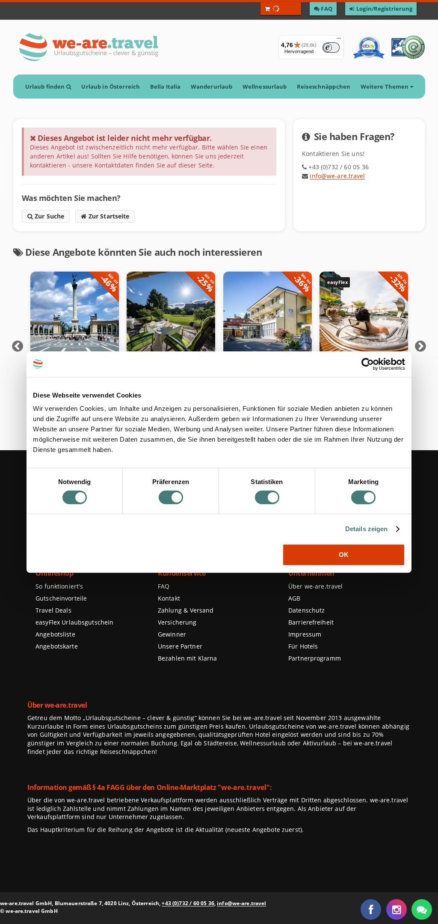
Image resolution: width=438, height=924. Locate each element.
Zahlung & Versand (185, 610)
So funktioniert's (59, 586)
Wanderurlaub (211, 86)
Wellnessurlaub (265, 86)
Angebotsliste (55, 634)
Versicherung (177, 622)
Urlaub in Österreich (110, 86)
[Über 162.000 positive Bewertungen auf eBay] (368, 47)
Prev (17, 346)
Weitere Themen (385, 86)
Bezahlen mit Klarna (187, 658)
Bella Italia (165, 86)
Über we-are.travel (315, 586)
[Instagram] (396, 909)
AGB (294, 598)
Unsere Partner (180, 646)
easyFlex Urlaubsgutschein (74, 622)
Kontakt (169, 598)
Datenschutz (306, 610)
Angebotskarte (57, 646)
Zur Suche (49, 216)
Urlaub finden (45, 86)
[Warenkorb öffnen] (280, 8)
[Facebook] (371, 909)
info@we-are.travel (337, 176)
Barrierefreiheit (311, 622)
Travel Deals (53, 610)
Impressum (304, 634)
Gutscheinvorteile (61, 598)
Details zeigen (366, 528)
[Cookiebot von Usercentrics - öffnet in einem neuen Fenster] (367, 364)
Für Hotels (303, 646)
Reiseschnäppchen (323, 86)
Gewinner (172, 634)
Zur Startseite (107, 216)
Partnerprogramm (314, 658)
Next (420, 346)
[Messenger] (421, 909)
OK (344, 554)
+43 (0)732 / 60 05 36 (188, 903)
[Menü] (339, 40)
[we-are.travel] (88, 47)
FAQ (163, 586)
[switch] (171, 497)
